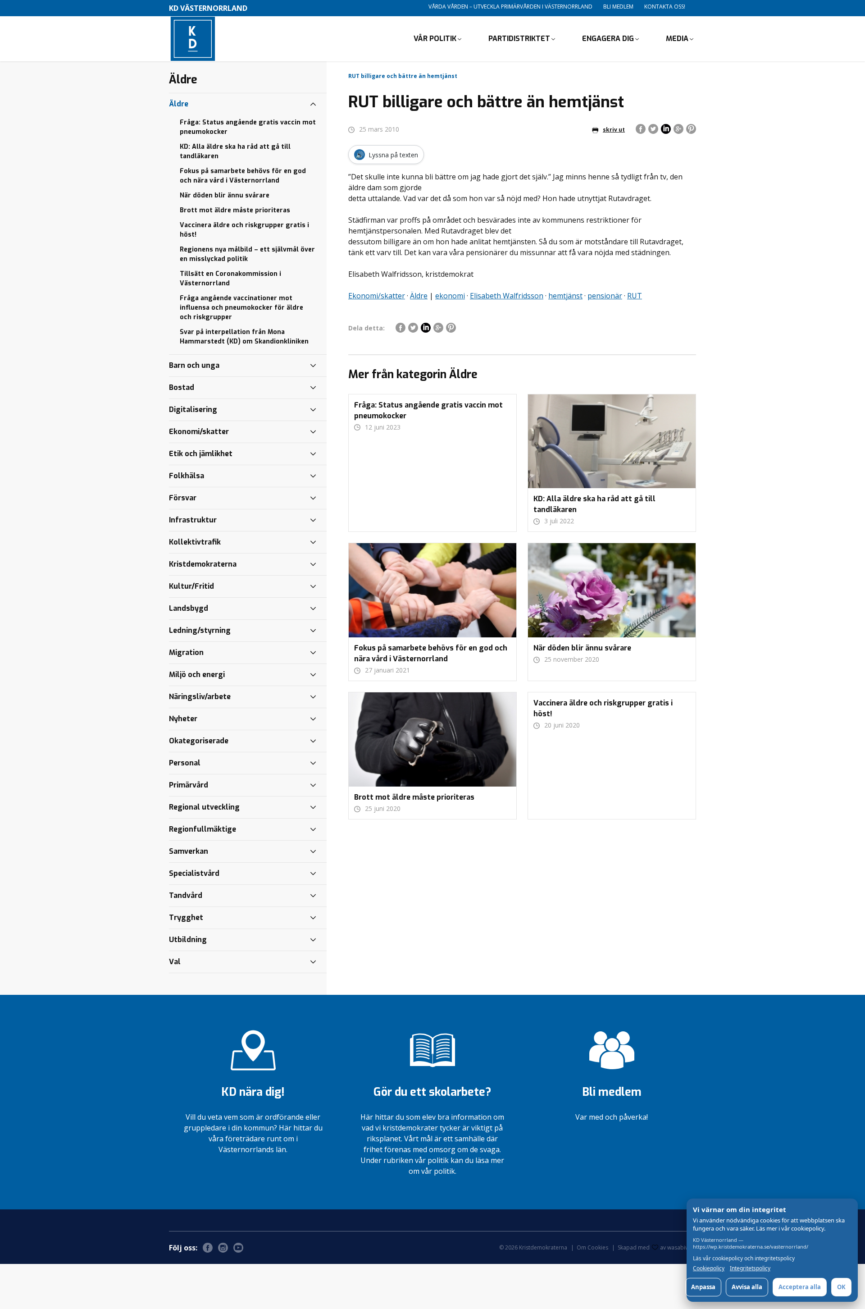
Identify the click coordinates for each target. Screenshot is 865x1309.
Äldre (419, 296)
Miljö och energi (197, 674)
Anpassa (703, 1287)
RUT (634, 296)
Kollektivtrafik (195, 542)
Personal (184, 763)
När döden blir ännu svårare (224, 195)
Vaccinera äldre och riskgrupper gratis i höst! (244, 230)
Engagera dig (608, 38)
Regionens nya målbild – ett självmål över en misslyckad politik (247, 254)
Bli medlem (618, 6)
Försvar (182, 498)
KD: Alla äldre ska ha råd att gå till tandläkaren (235, 151)
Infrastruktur (193, 520)
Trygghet (186, 917)
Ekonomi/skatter (376, 296)
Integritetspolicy (750, 1268)
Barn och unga (194, 365)
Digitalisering (193, 409)
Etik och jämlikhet (200, 453)
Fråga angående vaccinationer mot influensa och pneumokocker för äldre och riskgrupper (241, 307)
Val (175, 961)
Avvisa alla (747, 1287)
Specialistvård (194, 873)
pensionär (604, 296)
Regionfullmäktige (202, 829)
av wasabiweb (678, 1247)
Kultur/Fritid (191, 586)
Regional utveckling (204, 807)
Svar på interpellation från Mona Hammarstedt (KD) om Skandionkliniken (244, 337)
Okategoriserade (198, 741)
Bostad (181, 387)
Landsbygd (188, 608)
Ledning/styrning (200, 630)
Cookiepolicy (708, 1268)
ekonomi (450, 296)
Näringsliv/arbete (200, 696)
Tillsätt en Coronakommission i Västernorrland (230, 279)
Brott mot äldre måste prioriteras (235, 210)
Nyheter (183, 718)
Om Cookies (592, 1247)
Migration (186, 652)
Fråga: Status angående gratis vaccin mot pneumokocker (248, 127)
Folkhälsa (186, 476)
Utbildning (188, 939)
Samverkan (188, 851)
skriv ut (614, 129)
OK (841, 1287)
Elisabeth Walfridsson (506, 296)
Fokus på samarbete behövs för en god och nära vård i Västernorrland (243, 176)
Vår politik (435, 38)
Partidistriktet (519, 38)
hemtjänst (565, 296)
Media (677, 38)
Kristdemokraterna (203, 564)
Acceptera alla (799, 1287)
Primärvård (188, 785)
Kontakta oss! (664, 6)
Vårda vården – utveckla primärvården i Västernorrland (510, 6)
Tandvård (185, 895)
